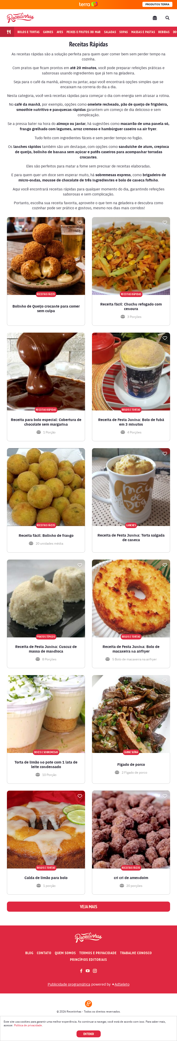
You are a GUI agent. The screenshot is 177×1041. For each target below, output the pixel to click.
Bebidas (163, 32)
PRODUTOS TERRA (157, 4)
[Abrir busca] (167, 18)
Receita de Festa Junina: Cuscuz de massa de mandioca (46, 648)
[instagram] (95, 971)
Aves (60, 32)
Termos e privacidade (98, 952)
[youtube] (88, 970)
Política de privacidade (28, 1025)
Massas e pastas (143, 32)
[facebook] (81, 971)
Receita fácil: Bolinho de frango (46, 535)
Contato (44, 952)
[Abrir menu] (155, 18)
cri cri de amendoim (131, 877)
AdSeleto (122, 984)
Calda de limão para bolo (46, 877)
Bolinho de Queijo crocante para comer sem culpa (46, 308)
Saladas (110, 32)
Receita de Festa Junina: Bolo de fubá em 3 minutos (131, 422)
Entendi (88, 1034)
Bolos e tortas (29, 32)
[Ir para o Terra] (88, 4)
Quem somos (65, 952)
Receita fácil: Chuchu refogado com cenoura (131, 306)
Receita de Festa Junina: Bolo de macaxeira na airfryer (131, 648)
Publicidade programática (69, 984)
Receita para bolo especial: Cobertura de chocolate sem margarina (46, 422)
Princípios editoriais (88, 959)
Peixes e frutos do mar (84, 32)
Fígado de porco (131, 764)
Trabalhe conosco (136, 952)
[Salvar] (80, 222)
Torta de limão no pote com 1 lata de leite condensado (46, 764)
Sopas (123, 32)
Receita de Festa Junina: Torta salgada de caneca (131, 537)
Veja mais (88, 907)
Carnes (48, 32)
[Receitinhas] (20, 18)
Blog (29, 952)
